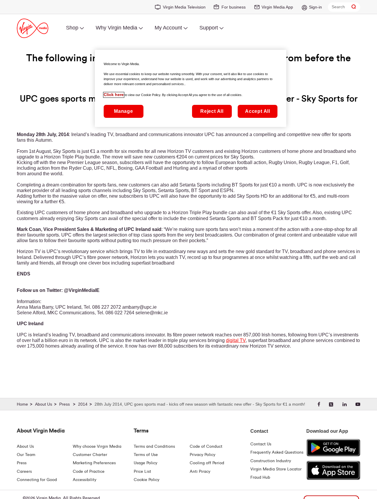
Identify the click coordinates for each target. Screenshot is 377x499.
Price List (142, 472)
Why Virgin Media (116, 28)
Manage (123, 111)
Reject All (212, 111)
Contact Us (260, 444)
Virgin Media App (277, 7)
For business (233, 7)
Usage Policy (145, 463)
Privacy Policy (202, 455)
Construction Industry (270, 461)
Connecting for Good (37, 480)
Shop (72, 28)
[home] (25, 404)
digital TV (236, 340)
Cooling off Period (207, 463)
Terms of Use (146, 455)
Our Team (26, 455)
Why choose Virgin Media (97, 447)
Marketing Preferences (94, 463)
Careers (24, 472)
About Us (25, 447)
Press (22, 463)
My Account (168, 28)
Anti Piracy (200, 472)
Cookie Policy (146, 480)
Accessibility (84, 480)
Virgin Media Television (184, 7)
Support (208, 28)
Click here (114, 94)
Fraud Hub (260, 477)
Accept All (257, 111)
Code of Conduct (206, 447)
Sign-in (315, 7)
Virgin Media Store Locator (276, 469)
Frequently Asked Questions (276, 452)
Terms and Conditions (154, 447)
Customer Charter (90, 455)
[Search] (353, 6)
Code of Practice (89, 472)
